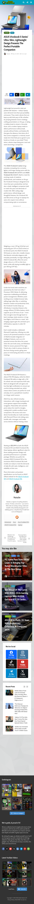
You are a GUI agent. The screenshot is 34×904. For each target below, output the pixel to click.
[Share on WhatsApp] (22, 94)
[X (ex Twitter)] (14, 848)
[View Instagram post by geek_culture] (10, 795)
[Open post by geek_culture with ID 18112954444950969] (6, 790)
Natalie (8, 54)
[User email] (17, 517)
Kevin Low (10, 576)
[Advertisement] (17, 74)
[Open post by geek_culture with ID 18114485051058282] (6, 803)
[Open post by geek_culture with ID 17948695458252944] (27, 803)
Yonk (8, 637)
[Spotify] (28, 848)
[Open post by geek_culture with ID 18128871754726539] (17, 790)
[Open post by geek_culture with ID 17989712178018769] (17, 803)
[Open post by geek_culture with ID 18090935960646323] (27, 790)
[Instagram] (6, 848)
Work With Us (18, 899)
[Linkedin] (17, 848)
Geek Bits (8, 616)
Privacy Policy (11, 899)
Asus (14, 522)
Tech (12, 32)
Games (13, 555)
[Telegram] (21, 848)
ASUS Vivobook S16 (15, 479)
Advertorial (8, 522)
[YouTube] (10, 848)
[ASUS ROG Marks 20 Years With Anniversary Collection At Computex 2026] (17, 627)
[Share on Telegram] (28, 94)
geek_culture (6, 785)
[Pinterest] (24, 848)
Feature (7, 32)
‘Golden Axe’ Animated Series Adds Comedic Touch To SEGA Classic (21, 728)
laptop (20, 525)
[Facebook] (3, 848)
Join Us (24, 899)
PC (18, 555)
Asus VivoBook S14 (23, 522)
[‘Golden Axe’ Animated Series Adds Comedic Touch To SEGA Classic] (9, 728)
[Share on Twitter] (17, 94)
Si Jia (8, 606)
